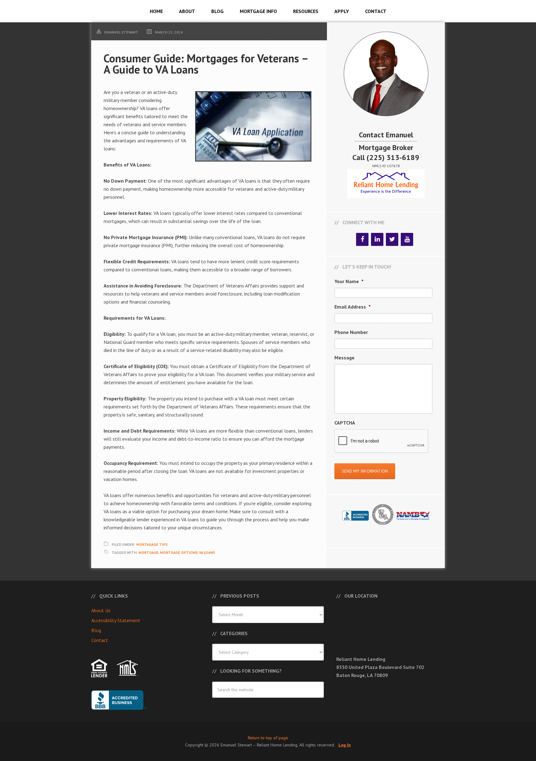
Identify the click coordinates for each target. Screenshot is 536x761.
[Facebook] (362, 239)
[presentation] (381, 441)
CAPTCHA (344, 423)
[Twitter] (392, 239)
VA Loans (207, 552)
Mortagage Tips (152, 544)
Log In (344, 745)
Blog (96, 630)
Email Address (352, 307)
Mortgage (148, 552)
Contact (99, 640)
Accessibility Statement (115, 620)
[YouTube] (407, 239)
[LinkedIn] (377, 239)
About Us (100, 610)
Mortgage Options (179, 552)
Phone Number (351, 332)
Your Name (349, 281)
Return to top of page (268, 738)
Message (344, 357)
